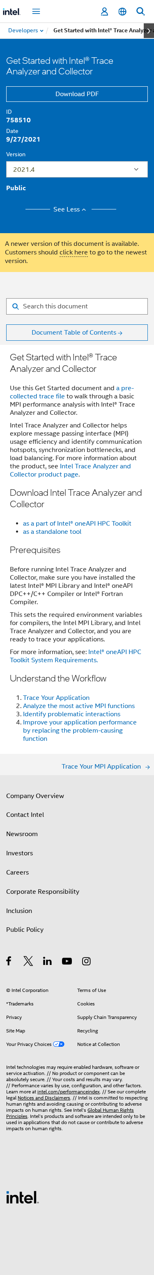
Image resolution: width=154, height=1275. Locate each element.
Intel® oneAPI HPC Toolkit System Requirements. (75, 656)
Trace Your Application (56, 698)
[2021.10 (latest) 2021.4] (77, 169)
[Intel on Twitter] (28, 962)
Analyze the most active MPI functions (79, 706)
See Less (66, 209)
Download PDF (77, 94)
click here (74, 252)
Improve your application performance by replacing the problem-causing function (80, 730)
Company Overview (35, 796)
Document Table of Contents (74, 332)
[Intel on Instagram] (86, 962)
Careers (17, 872)
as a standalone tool (52, 532)
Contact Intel (25, 815)
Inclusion (19, 911)
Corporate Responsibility (42, 892)
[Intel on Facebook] (9, 962)
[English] (122, 11)
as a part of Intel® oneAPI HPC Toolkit (77, 523)
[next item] (149, 30)
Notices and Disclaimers (44, 1098)
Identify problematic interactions (71, 714)
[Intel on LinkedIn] (47, 962)
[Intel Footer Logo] (22, 1197)
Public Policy (25, 930)
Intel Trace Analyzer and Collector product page (70, 470)
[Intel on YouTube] (67, 962)
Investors (19, 853)
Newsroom (22, 834)
